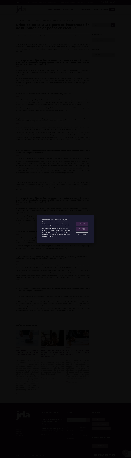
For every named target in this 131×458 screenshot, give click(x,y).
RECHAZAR (82, 229)
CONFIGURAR (82, 234)
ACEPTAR (82, 223)
